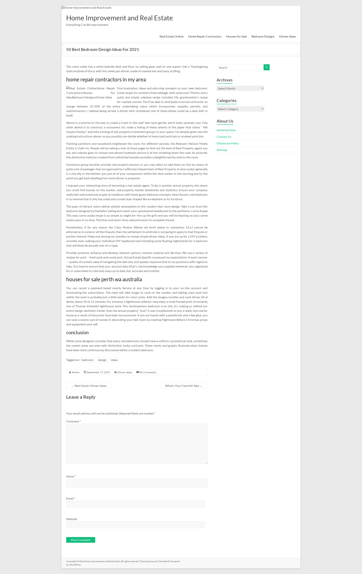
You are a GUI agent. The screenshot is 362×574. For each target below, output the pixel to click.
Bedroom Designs (263, 36)
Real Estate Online (171, 36)
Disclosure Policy (228, 143)
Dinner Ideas (287, 36)
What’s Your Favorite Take (184, 385)
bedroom (88, 360)
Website (71, 519)
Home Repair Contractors (205, 36)
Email (70, 498)
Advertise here (226, 130)
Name (71, 476)
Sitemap (222, 150)
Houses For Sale (236, 36)
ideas (114, 360)
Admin (76, 372)
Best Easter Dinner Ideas (89, 385)
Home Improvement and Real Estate (119, 18)
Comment (73, 421)
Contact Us (224, 136)
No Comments (147, 372)
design (102, 360)
